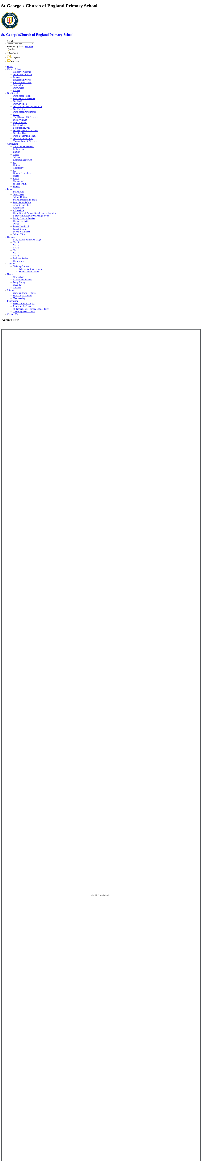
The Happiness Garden (24, 311)
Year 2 (16, 245)
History (16, 165)
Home (10, 66)
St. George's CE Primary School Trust (31, 309)
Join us (10, 290)
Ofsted (16, 223)
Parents (10, 189)
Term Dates (18, 194)
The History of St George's (25, 117)
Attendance (18, 207)
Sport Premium (20, 122)
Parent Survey (19, 229)
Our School (12, 93)
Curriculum (12, 143)
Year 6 (16, 255)
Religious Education (22, 159)
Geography (18, 167)
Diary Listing (19, 282)
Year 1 (16, 242)
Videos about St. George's (25, 141)
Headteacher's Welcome (24, 98)
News (10, 274)
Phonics (16, 186)
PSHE (16, 178)
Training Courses (21, 266)
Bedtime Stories (20, 258)
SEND (16, 114)
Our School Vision (21, 96)
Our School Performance (24, 112)
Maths (16, 154)
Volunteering (19, 298)
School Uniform (20, 197)
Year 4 (16, 250)
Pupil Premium (20, 120)
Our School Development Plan (27, 106)
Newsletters (18, 277)
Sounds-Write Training (29, 271)
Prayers (16, 77)
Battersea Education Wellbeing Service (31, 215)
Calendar (17, 285)
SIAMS (16, 90)
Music (16, 175)
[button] (8, 53)
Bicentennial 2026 (21, 128)
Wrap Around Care (22, 202)
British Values (19, 125)
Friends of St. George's (23, 303)
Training (11, 263)
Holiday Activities (21, 221)
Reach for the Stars (22, 306)
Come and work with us (24, 293)
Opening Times (20, 133)
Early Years (18, 149)
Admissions (18, 210)
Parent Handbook (21, 226)
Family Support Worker (24, 218)
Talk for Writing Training (30, 269)
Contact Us (12, 314)
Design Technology (22, 173)
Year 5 (16, 253)
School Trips (19, 234)
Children (11, 237)
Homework (18, 261)
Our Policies (19, 109)
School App (18, 191)
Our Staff (17, 101)
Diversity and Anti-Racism (25, 130)
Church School (14, 69)
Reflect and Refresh (22, 82)
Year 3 (16, 247)
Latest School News (22, 279)
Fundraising (12, 301)
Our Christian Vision (22, 74)
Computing (18, 181)
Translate (29, 46)
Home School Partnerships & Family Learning (34, 213)
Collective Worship (22, 72)
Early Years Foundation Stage (27, 239)
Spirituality (18, 85)
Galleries (17, 287)
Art (14, 170)
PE (14, 162)
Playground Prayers (22, 80)
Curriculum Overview (23, 146)
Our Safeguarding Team (24, 136)
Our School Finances (23, 138)
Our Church (18, 88)
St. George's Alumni (22, 295)
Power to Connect (21, 231)
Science (16, 157)
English (16, 151)
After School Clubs (22, 205)
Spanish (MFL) (20, 183)
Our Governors (20, 104)
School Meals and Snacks (25, 199)
